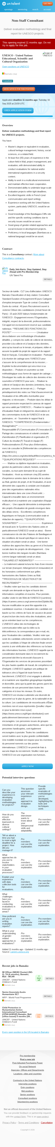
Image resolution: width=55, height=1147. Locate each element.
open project (43, 1116)
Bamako (8, 74)
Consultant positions (27, 1098)
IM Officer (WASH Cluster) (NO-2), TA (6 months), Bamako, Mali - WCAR (17, 974)
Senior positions (27, 1094)
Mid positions (27, 1091)
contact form (20, 1116)
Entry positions (27, 1087)
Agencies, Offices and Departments (27, 1070)
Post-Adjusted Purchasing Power (27, 1063)
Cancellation (47, 1122)
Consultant (7, 81)
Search (35, 9)
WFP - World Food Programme (16, 997)
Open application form (17, 110)
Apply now (27, 766)
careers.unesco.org (19, 952)
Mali (15, 74)
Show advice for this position (19, 89)
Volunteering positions (27, 1102)
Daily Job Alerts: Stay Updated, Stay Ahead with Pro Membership (28, 270)
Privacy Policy (9, 1122)
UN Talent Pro (16, 275)
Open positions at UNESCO (15, 66)
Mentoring (22, 9)
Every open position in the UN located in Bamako (25, 1032)
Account (47, 9)
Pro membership (27, 1056)
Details (47, 279)
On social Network (27, 1067)
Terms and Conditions (28, 1122)
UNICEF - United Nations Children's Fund (13, 981)
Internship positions (27, 1084)
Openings (8, 9)
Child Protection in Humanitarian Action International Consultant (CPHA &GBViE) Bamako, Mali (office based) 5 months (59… (17, 1012)
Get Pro (47, 4)
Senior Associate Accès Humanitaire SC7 (14, 993)
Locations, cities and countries (27, 1074)
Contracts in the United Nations (27, 1080)
